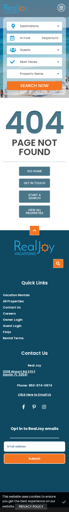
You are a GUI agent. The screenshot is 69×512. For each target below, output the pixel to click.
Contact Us (12, 307)
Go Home (34, 171)
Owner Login (12, 319)
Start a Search (34, 196)
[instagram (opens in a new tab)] (44, 406)
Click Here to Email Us (34, 394)
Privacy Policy (31, 506)
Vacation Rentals (16, 295)
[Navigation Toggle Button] (61, 8)
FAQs (7, 332)
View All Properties (34, 211)
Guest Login (12, 325)
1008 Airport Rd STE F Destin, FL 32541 (19, 373)
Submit (34, 458)
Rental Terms (13, 338)
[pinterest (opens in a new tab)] (34, 406)
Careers (9, 313)
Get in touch (34, 183)
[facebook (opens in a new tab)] (24, 406)
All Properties (13, 301)
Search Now (34, 86)
